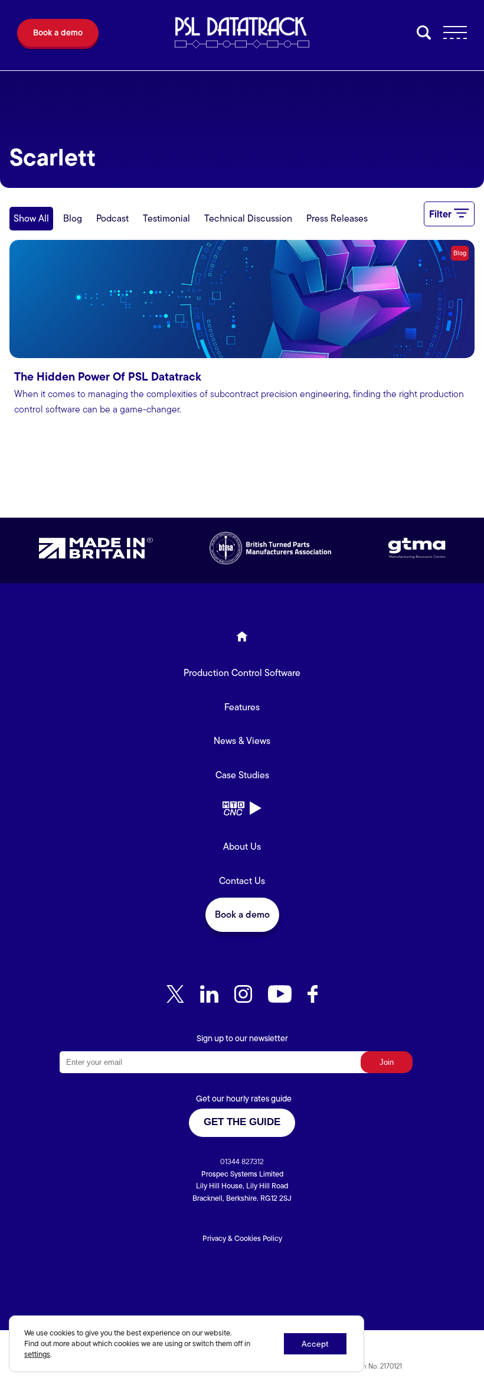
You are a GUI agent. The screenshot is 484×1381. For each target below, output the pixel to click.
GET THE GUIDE (242, 1121)
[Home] (242, 639)
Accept (315, 1344)
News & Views (242, 741)
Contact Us (242, 881)
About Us (242, 846)
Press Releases (337, 218)
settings (37, 1354)
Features (242, 707)
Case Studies (242, 775)
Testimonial (166, 218)
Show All (31, 218)
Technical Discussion (248, 218)
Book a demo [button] (242, 914)
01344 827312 (242, 1161)
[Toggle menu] (450, 35)
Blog (72, 218)
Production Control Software (242, 673)
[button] (58, 35)
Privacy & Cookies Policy (242, 1238)
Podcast (112, 218)
